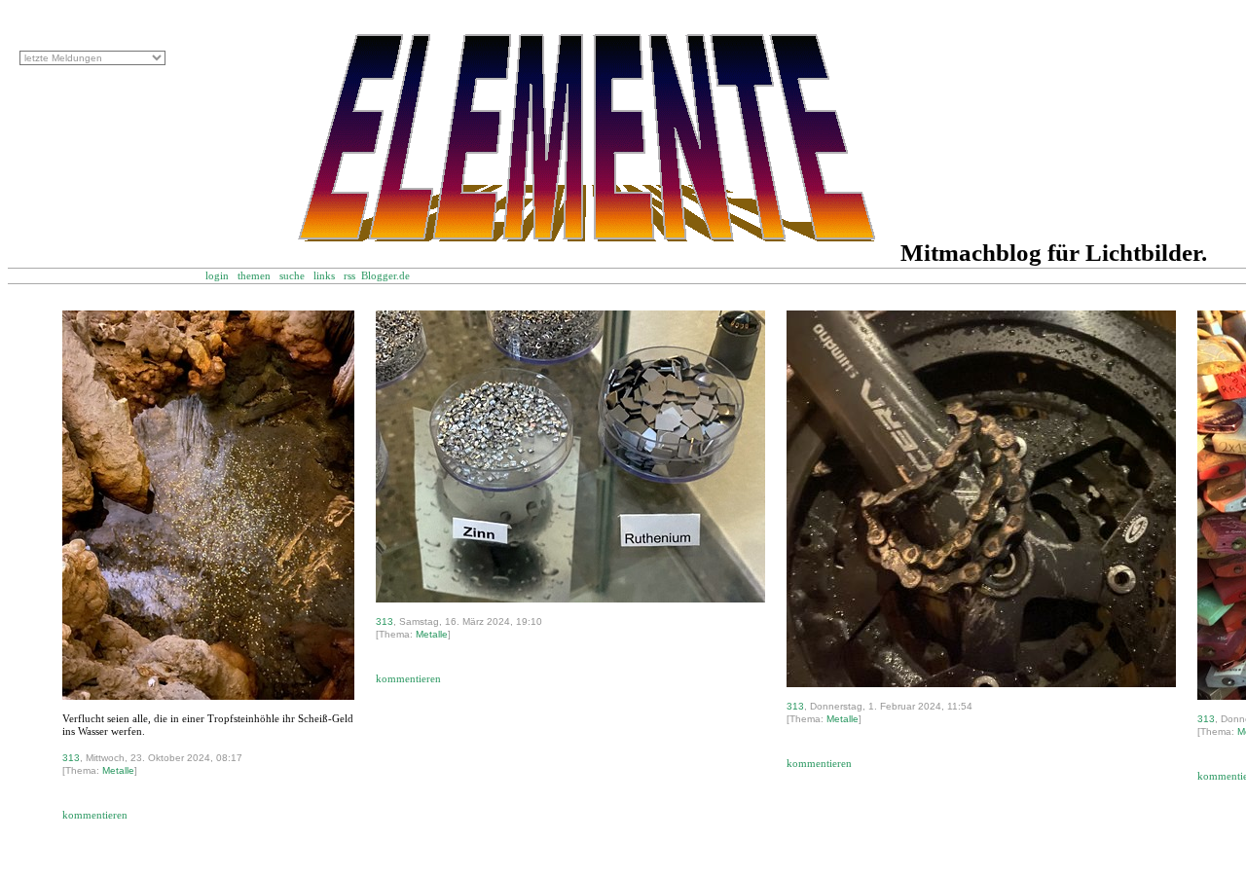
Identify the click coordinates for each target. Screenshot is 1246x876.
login (217, 275)
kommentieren (95, 815)
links (324, 275)
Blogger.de (395, 275)
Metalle (118, 770)
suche (292, 275)
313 (71, 757)
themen (254, 275)
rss (349, 275)
